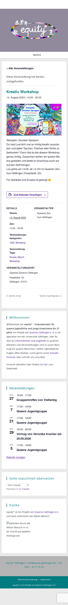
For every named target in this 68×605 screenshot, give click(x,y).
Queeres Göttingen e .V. (41, 332)
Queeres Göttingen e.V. (46, 511)
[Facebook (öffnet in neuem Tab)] (32, 3)
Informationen (22, 340)
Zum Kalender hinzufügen (28, 194)
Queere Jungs (14, 295)
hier (46, 364)
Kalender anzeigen (15, 457)
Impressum (45, 579)
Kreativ (13, 257)
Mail (42, 357)
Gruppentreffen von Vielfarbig (37, 400)
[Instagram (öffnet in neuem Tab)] (36, 3)
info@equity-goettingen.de (42, 562)
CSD (12, 242)
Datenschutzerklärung (27, 579)
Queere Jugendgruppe (50, 295)
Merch (21, 257)
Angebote (41, 340)
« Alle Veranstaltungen (20, 68)
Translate (25, 489)
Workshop (20, 242)
